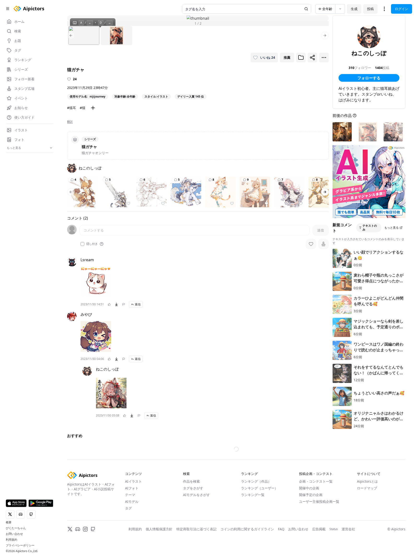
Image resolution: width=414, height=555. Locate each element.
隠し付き (92, 244)
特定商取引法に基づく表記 (196, 529)
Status (333, 529)
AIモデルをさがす (196, 494)
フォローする (368, 78)
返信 (138, 304)
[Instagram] (85, 529)
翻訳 (70, 122)
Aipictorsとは (367, 481)
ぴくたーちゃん (16, 528)
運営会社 (348, 529)
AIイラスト (133, 481)
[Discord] (77, 529)
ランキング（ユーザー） (259, 488)
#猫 (82, 107)
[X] (70, 529)
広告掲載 (319, 529)
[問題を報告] (123, 304)
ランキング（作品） (256, 481)
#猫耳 (71, 107)
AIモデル (131, 501)
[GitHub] (93, 529)
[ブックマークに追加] (301, 57)
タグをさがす (193, 488)
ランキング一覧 (252, 494)
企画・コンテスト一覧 (316, 481)
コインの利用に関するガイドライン (247, 529)
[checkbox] (82, 244)
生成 (354, 8)
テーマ (130, 494)
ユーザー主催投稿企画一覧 (319, 501)
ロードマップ (367, 488)
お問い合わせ (14, 534)
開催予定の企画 (310, 494)
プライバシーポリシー (20, 545)
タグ (128, 508)
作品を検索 (191, 481)
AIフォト (131, 488)
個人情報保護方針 (159, 529)
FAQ (281, 529)
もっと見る (391, 227)
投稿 (370, 8)
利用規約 (11, 540)
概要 (9, 522)
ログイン (401, 8)
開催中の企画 (309, 488)
